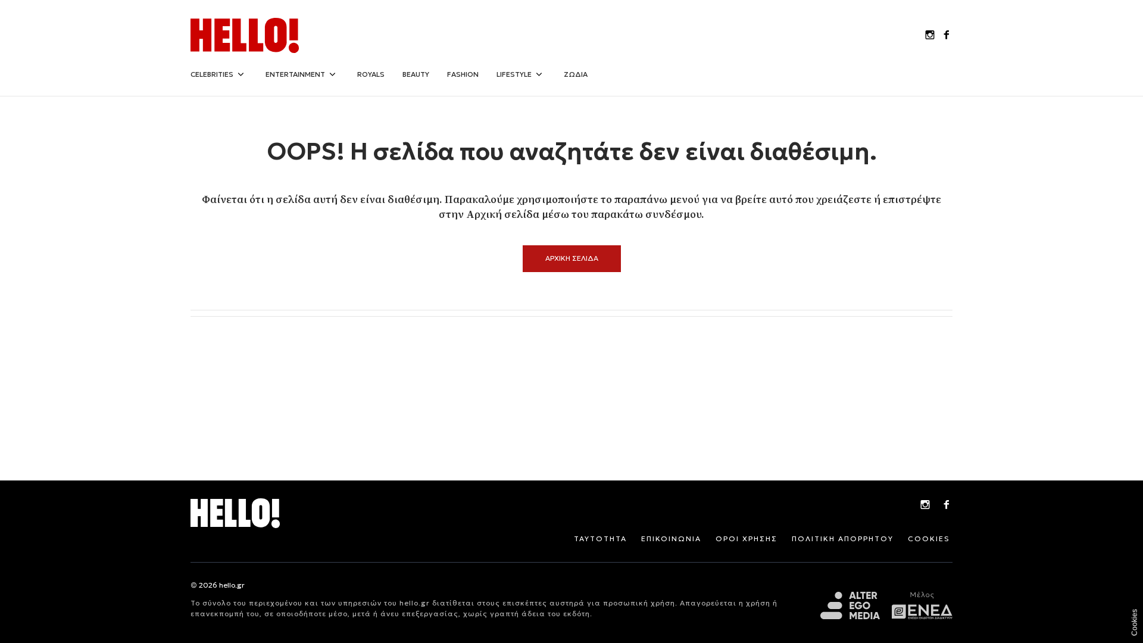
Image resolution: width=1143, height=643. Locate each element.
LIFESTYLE (514, 74)
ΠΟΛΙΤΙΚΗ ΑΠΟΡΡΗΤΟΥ (843, 538)
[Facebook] (946, 506)
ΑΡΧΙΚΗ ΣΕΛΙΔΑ (571, 258)
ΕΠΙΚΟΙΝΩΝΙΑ (671, 538)
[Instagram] (925, 506)
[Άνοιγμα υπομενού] (240, 74)
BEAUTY (415, 74)
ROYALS (371, 74)
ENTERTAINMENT (295, 74)
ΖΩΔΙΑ (576, 74)
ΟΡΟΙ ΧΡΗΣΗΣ (746, 538)
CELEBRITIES (211, 74)
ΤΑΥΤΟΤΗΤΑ (600, 538)
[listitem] (930, 35)
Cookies (1134, 622)
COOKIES (929, 538)
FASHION (463, 74)
